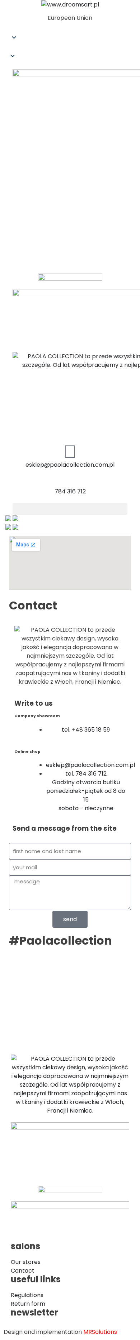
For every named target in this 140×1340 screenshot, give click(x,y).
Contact (22, 1270)
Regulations (27, 1295)
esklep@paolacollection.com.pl (70, 465)
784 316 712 (70, 491)
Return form (28, 1304)
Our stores (26, 1262)
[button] (70, 48)
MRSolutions (100, 1332)
